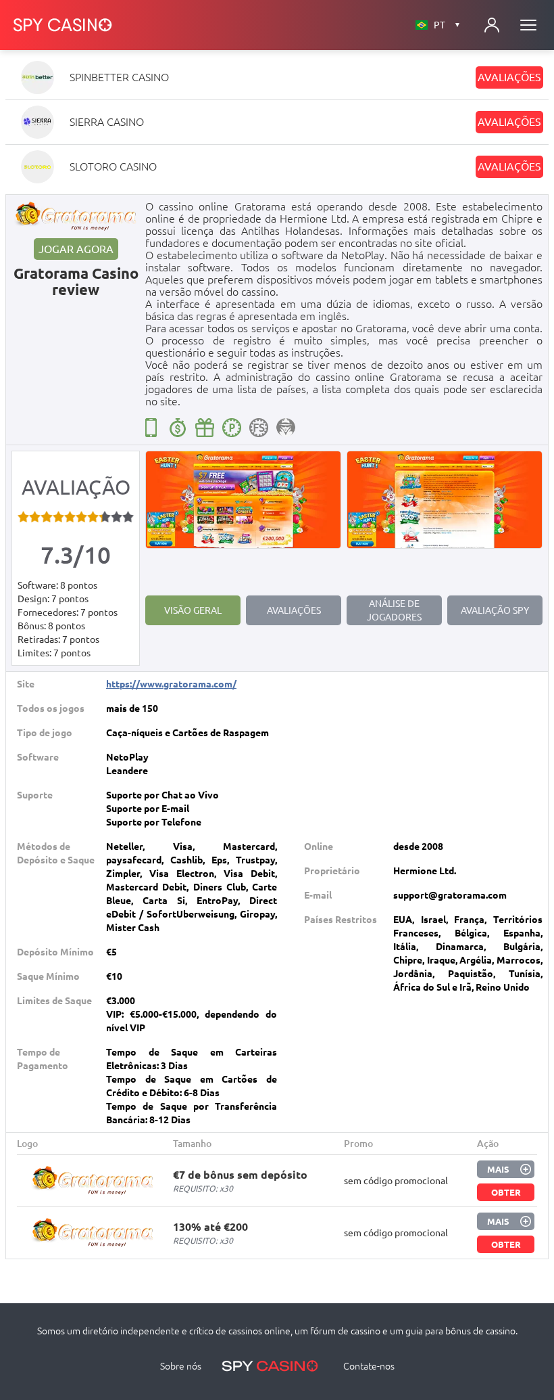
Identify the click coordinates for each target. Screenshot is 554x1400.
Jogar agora (76, 249)
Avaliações (509, 77)
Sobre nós (180, 1366)
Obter (506, 1192)
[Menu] (528, 25)
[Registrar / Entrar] (492, 25)
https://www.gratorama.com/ (171, 684)
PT (447, 25)
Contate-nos (369, 1366)
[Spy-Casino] (63, 25)
